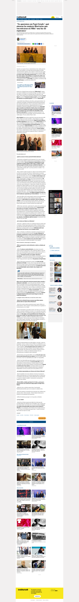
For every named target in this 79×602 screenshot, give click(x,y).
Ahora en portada (20, 487)
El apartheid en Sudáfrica (36, 540)
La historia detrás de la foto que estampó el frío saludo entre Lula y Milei (38, 468)
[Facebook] (35, 44)
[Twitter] (39, 44)
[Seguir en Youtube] (56, 590)
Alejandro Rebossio (34, 438)
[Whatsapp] (33, 44)
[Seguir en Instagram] (54, 590)
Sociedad (25, 19)
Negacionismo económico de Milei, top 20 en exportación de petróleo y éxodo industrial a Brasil (38, 436)
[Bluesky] (37, 44)
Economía (21, 19)
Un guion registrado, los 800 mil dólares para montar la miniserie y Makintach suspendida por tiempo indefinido (23, 483)
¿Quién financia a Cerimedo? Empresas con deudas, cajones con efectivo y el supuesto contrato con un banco (23, 570)
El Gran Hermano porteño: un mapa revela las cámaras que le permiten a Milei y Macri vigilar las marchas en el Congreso (24, 500)
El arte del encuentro (55, 156)
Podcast (41, 19)
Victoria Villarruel (26, 415)
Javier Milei (21, 415)
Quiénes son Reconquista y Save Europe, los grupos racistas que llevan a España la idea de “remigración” (23, 542)
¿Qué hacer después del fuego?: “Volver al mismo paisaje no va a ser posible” (52, 275)
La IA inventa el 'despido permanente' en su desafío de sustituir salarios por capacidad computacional (23, 514)
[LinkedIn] (41, 44)
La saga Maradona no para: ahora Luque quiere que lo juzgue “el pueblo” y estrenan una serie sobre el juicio (23, 468)
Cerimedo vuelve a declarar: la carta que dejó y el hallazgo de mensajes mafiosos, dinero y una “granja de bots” (38, 570)
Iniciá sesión (57, 17)
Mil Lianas (37, 19)
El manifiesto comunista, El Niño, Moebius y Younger (23, 528)
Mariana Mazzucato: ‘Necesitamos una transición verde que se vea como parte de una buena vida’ (38, 513)
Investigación (33, 19)
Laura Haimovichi (54, 158)
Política (18, 19)
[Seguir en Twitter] (51, 590)
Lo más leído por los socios (21, 425)
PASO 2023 (31, 415)
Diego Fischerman (19, 436)
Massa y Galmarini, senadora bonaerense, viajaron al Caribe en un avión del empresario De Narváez (38, 556)
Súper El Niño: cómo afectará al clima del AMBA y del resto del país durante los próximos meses (52, 269)
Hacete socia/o (53, 17)
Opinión (29, 19)
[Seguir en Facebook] (52, 590)
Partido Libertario (36, 415)
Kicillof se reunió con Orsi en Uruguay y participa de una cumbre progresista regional (23, 556)
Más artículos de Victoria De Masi (22, 454)
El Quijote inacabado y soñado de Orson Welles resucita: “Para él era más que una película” (38, 450)
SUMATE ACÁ (37, 596)
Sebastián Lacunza (19, 452)
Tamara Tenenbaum (19, 529)
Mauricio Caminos (19, 502)
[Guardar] (43, 44)
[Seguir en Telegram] (53, 590)
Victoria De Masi (22, 38)
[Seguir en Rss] (57, 590)
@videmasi (19, 455)
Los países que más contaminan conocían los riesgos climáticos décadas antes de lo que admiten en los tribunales (52, 280)
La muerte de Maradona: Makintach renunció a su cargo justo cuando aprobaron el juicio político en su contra (38, 483)
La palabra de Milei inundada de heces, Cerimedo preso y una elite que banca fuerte (23, 450)
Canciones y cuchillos (21, 435)
